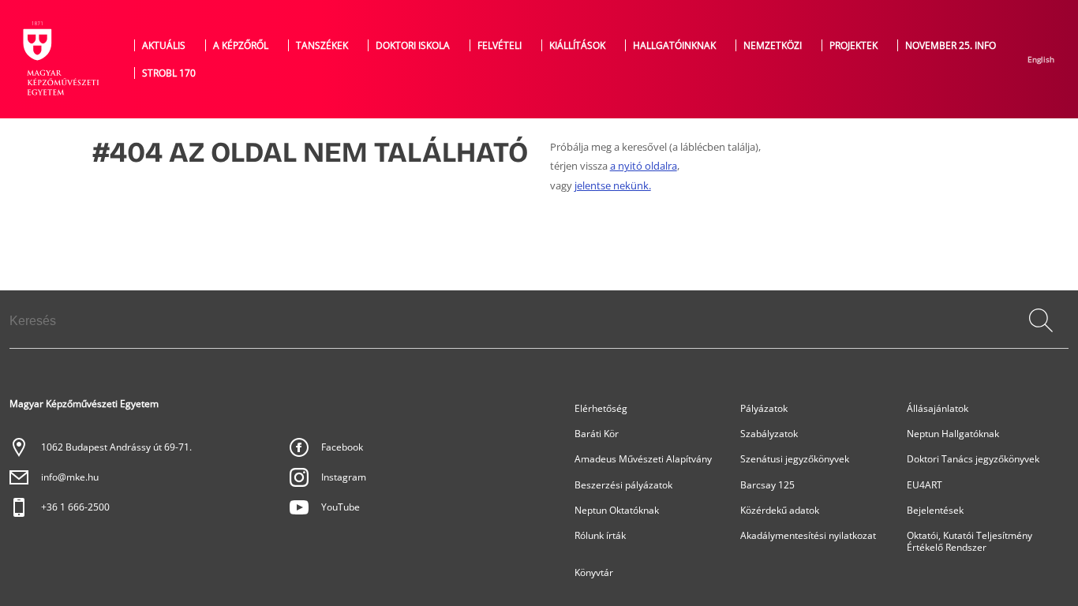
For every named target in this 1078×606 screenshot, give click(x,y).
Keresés (1042, 337)
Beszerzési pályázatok (623, 485)
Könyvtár (594, 572)
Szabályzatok (769, 434)
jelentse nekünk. (613, 186)
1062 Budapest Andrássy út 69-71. (116, 447)
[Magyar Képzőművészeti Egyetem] (59, 59)
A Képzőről (240, 45)
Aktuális (163, 45)
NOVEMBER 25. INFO (950, 45)
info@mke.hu (70, 477)
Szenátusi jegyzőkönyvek (794, 459)
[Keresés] (1041, 320)
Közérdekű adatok (779, 510)
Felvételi (499, 45)
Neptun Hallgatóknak (953, 434)
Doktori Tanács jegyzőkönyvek (973, 459)
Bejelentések (935, 510)
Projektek (853, 45)
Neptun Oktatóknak (617, 510)
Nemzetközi (772, 45)
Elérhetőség (601, 408)
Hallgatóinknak (674, 45)
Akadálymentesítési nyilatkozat (808, 535)
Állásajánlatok (937, 408)
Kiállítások (577, 45)
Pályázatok (764, 408)
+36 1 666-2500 (75, 507)
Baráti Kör (597, 434)
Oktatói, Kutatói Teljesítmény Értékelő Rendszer (969, 541)
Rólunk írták (600, 535)
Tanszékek (322, 45)
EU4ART (924, 485)
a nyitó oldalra (643, 166)
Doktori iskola (413, 45)
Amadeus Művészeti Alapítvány (643, 459)
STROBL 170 (169, 73)
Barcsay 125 (767, 485)
